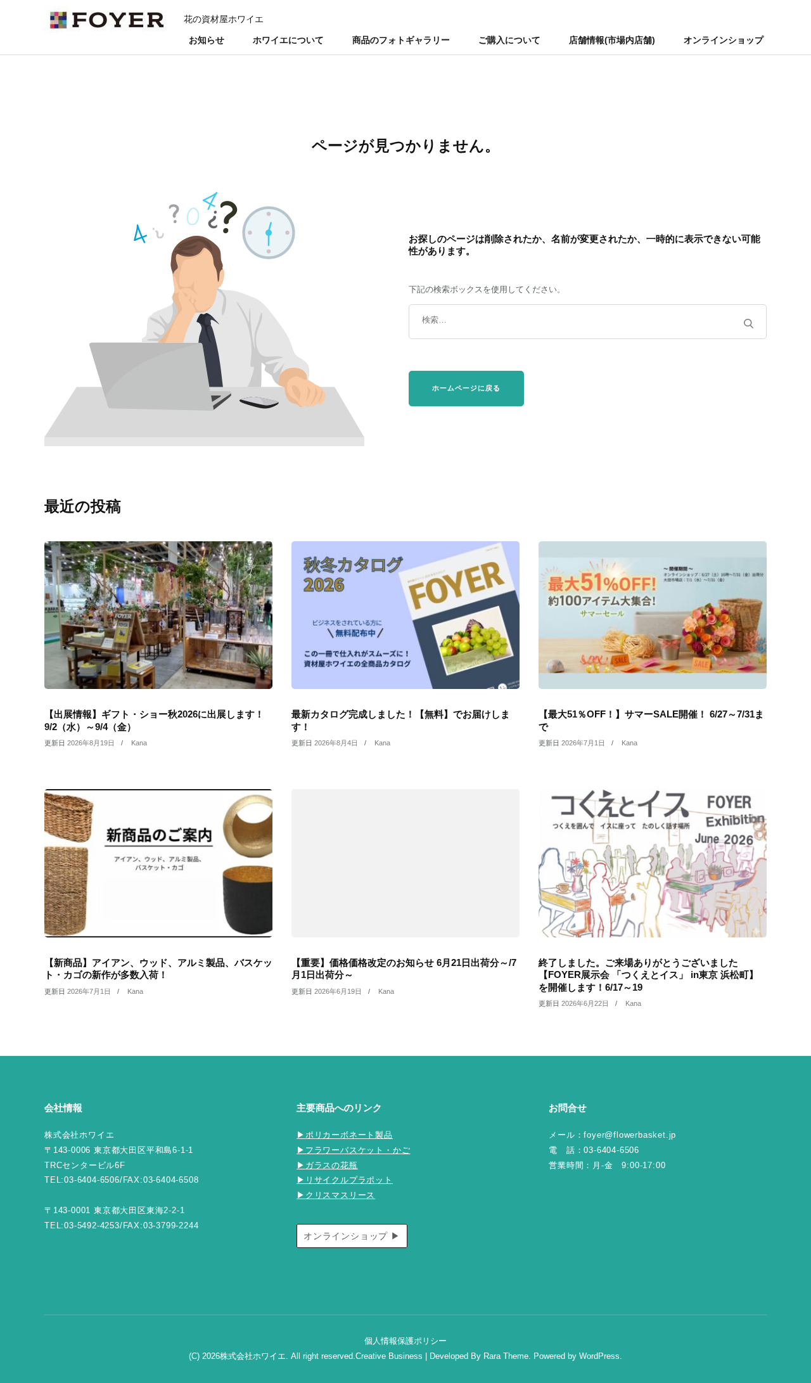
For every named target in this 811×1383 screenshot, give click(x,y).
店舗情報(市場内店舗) (612, 40)
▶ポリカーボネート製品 (345, 1135)
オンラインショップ (723, 40)
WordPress (599, 1356)
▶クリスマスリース (336, 1195)
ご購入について (509, 40)
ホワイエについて (288, 40)
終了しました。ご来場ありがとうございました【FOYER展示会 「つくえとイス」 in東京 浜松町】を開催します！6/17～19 (648, 975)
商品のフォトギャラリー (401, 40)
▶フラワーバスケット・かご (353, 1150)
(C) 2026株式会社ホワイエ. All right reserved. (272, 1356)
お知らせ (206, 40)
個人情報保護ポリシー (405, 1341)
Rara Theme (505, 1356)
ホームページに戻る (466, 388)
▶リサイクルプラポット (345, 1180)
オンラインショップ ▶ (351, 1236)
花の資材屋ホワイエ (224, 19)
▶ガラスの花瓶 (327, 1165)
